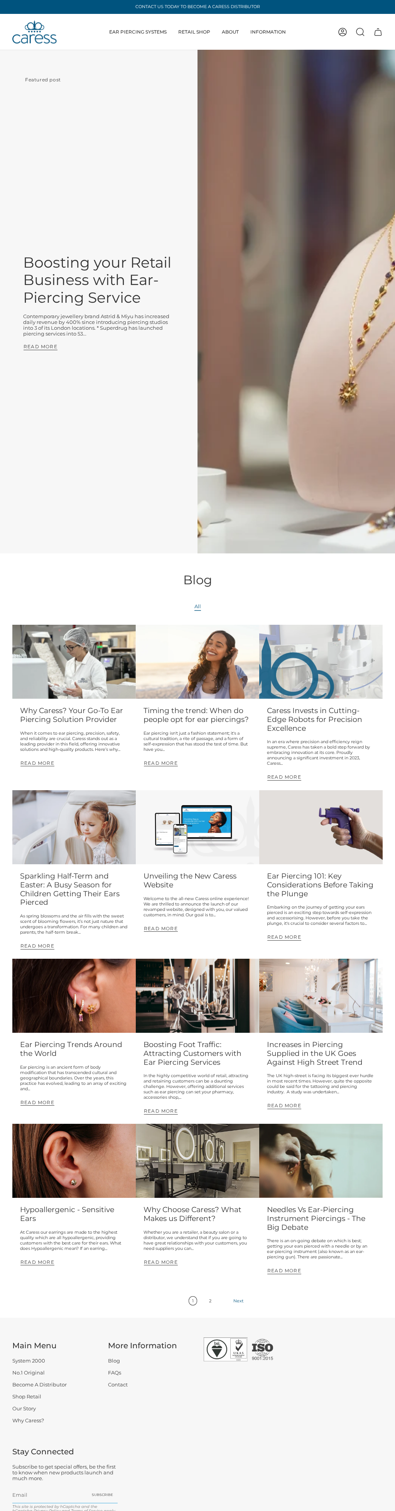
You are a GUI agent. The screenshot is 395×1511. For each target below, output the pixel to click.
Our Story (24, 1409)
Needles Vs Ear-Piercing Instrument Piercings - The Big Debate (316, 1218)
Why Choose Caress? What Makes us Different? (192, 1214)
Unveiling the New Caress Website (189, 880)
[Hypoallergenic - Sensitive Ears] (74, 1161)
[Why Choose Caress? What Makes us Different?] (197, 1161)
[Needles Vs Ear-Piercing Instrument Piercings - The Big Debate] (321, 1161)
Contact (118, 1385)
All (197, 606)
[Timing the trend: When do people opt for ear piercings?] (197, 662)
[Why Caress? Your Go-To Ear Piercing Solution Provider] (74, 662)
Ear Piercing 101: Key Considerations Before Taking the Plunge (320, 885)
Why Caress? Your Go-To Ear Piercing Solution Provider (71, 715)
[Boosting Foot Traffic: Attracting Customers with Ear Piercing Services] (197, 996)
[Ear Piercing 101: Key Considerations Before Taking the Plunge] (321, 827)
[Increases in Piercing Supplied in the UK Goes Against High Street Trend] (321, 996)
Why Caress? (28, 1420)
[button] (137, 32)
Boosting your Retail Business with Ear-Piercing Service (97, 280)
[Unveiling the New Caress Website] (197, 827)
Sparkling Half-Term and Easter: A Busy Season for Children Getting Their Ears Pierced (70, 889)
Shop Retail (26, 1397)
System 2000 (28, 1361)
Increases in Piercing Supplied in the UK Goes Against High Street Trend (315, 1053)
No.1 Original (28, 1373)
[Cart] (378, 32)
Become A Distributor (39, 1385)
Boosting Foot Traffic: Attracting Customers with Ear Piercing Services (192, 1053)
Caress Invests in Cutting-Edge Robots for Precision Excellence (314, 719)
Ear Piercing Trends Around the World (71, 1049)
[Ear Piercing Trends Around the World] (74, 996)
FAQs (114, 1373)
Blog (114, 1361)
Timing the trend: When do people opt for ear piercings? (196, 715)
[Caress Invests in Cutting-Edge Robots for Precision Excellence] (321, 662)
